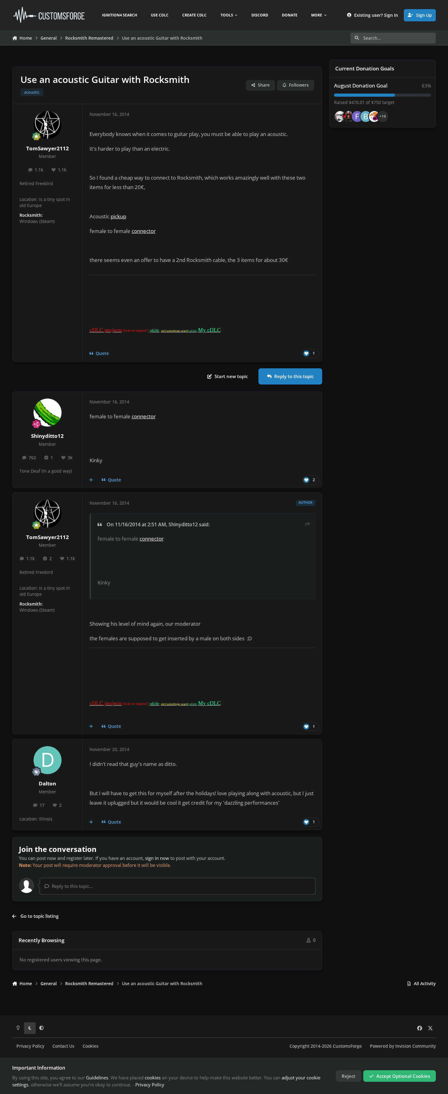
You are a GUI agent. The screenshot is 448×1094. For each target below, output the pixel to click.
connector (144, 230)
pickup (118, 216)
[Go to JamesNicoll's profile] (348, 116)
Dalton (47, 783)
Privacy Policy (30, 1046)
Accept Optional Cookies (403, 1076)
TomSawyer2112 (47, 148)
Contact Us (63, 1046)
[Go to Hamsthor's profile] (340, 116)
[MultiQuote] (91, 480)
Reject (348, 1076)
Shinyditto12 (47, 435)
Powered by (403, 1046)
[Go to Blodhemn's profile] (365, 116)
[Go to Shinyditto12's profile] (48, 413)
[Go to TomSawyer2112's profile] (48, 125)
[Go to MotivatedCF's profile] (374, 116)
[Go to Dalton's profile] (48, 760)
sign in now (157, 858)
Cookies (90, 1046)
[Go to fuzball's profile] (357, 116)
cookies (153, 1077)
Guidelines (97, 1077)
